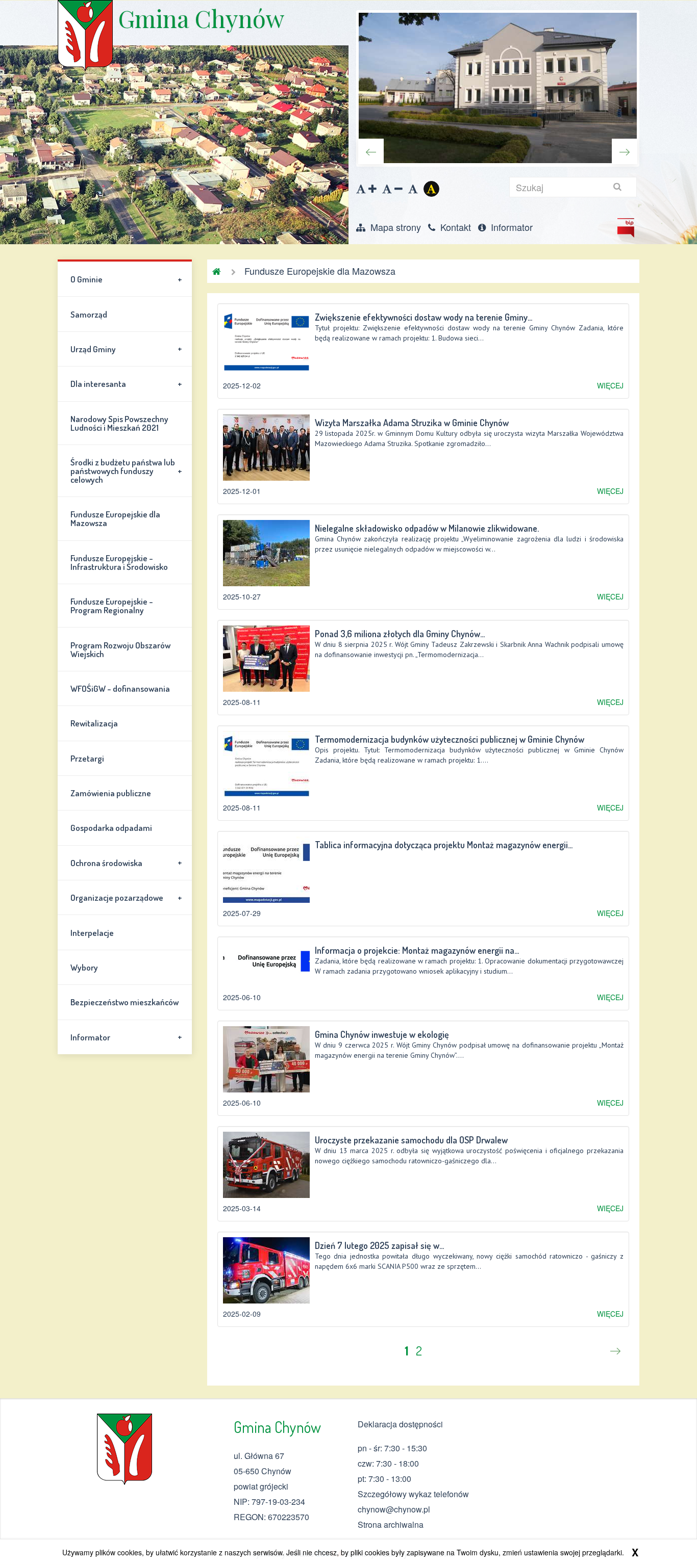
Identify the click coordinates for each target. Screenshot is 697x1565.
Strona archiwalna (391, 1524)
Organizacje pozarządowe (126, 897)
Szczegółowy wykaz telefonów (413, 1494)
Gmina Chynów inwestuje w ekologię (382, 1034)
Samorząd (88, 314)
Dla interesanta (126, 383)
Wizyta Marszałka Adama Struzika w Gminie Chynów (412, 422)
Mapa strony (394, 226)
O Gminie (126, 279)
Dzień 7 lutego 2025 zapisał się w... (379, 1245)
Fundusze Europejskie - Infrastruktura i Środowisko (119, 562)
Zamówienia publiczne (110, 793)
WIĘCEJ (610, 385)
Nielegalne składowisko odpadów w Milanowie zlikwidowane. (427, 528)
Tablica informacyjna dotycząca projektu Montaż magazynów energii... (443, 844)
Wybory (84, 967)
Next (624, 151)
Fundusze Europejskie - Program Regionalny (111, 605)
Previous (371, 151)
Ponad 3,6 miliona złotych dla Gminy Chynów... (400, 633)
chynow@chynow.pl (394, 1509)
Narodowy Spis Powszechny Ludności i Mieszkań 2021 (119, 423)
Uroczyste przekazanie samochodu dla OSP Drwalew (411, 1139)
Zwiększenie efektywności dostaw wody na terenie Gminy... (423, 317)
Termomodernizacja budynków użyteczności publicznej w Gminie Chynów (449, 739)
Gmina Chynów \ (85, 35)
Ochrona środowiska (126, 862)
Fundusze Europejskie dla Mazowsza (115, 518)
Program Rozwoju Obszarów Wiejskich (120, 649)
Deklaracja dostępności (400, 1424)
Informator (510, 226)
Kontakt (454, 226)
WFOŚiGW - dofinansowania (120, 688)
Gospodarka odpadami (111, 827)
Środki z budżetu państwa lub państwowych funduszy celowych (126, 471)
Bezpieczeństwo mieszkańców (124, 1002)
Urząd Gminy (126, 348)
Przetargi (87, 758)
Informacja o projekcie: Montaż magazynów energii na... (417, 950)
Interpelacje (92, 932)
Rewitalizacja (94, 723)
